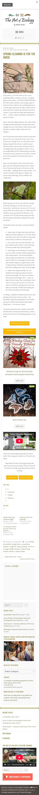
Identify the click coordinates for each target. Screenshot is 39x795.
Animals (31, 542)
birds (18, 544)
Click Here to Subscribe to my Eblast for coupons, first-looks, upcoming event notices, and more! (18, 697)
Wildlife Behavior (14, 549)
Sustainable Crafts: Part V (12, 615)
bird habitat (7, 544)
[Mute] (31, 765)
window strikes (20, 551)
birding (14, 544)
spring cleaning (22, 547)
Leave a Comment (9, 48)
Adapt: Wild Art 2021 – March (13, 557)
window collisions (9, 551)
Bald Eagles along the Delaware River (16, 629)
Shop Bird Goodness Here (19, 323)
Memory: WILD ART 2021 (27, 559)
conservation (25, 544)
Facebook (6, 738)
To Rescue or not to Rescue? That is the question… (9, 529)
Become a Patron (25, 477)
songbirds (13, 547)
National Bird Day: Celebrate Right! (9, 518)
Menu (21, 32)
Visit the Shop (12, 477)
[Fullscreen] (34, 765)
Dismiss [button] (35, 787)
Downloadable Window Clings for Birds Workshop (19, 331)
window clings (25, 549)
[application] (19, 757)
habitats (6, 547)
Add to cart (19, 381)
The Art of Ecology (23, 50)
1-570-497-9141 (8, 685)
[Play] (5, 765)
